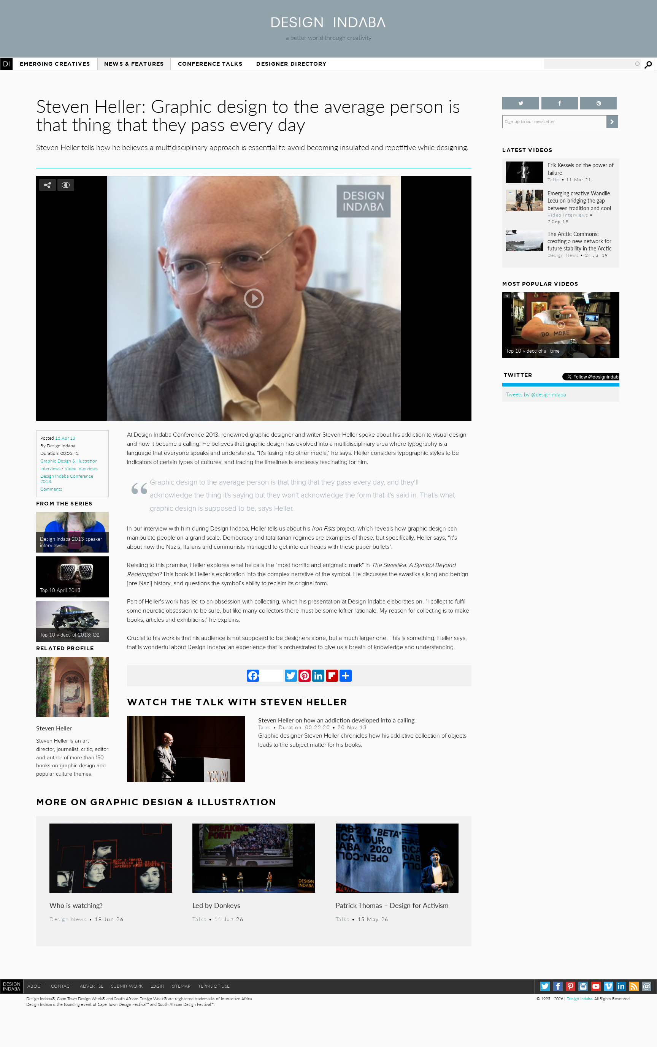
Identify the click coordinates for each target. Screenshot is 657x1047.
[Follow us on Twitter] (520, 103)
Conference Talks (210, 64)
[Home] (328, 25)
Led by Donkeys (216, 905)
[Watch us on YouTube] (596, 986)
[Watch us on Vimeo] (608, 986)
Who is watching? (76, 905)
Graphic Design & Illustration (69, 461)
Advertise (91, 986)
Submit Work (127, 986)
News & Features (134, 64)
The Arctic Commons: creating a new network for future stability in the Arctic (580, 241)
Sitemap (181, 986)
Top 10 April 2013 (60, 590)
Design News (68, 919)
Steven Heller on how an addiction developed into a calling (336, 720)
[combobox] (592, 64)
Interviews (50, 468)
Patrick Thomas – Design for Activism (392, 905)
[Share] (346, 675)
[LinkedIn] (318, 675)
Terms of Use (214, 986)
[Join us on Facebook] (559, 103)
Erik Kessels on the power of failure (581, 168)
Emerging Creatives (55, 64)
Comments (51, 489)
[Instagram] (583, 986)
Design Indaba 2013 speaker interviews (71, 542)
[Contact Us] (646, 986)
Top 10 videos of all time (533, 350)
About (35, 986)
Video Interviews (81, 468)
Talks (264, 727)
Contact (61, 986)
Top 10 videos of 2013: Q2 (70, 634)
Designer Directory (291, 64)
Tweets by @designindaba (536, 394)
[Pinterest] (304, 675)
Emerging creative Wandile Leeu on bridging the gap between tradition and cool (579, 200)
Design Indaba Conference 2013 (66, 479)
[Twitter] (291, 675)
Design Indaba (579, 998)
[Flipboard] (332, 675)
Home (6, 64)
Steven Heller (54, 728)
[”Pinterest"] (598, 103)
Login (157, 986)
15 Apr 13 (65, 438)
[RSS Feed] (634, 986)
